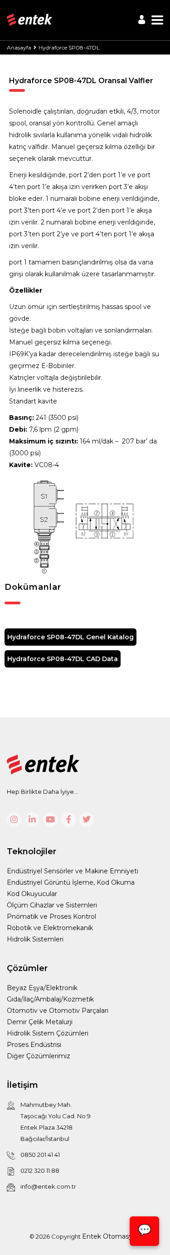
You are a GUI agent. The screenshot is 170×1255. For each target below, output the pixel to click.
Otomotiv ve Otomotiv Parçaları (57, 1010)
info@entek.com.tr (48, 1186)
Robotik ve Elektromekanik (50, 928)
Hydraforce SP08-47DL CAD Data (62, 659)
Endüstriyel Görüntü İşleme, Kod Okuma (71, 882)
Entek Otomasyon (111, 1236)
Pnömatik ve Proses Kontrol (51, 916)
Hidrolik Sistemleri (35, 939)
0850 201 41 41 (40, 1154)
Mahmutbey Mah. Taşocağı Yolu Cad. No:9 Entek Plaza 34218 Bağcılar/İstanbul (55, 1121)
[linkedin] (32, 819)
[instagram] (14, 819)
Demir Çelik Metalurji (40, 1022)
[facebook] (68, 819)
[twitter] (86, 819)
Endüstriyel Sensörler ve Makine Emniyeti (72, 871)
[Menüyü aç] (157, 20)
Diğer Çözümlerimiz (38, 1056)
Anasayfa (19, 47)
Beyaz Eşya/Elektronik (42, 988)
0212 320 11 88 (39, 1170)
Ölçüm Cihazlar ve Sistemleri (52, 905)
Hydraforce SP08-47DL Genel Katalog (70, 637)
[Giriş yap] (142, 19)
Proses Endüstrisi (34, 1045)
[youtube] (50, 819)
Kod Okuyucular (32, 894)
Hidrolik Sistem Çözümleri (47, 1033)
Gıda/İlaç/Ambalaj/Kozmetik (50, 999)
